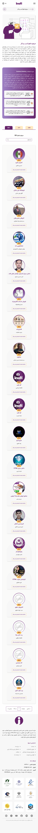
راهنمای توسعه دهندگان (28, 752)
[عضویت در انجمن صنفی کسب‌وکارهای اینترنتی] (19, 783)
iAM (29, 128)
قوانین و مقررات (30, 755)
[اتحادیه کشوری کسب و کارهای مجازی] (31, 807)
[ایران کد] (19, 807)
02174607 (26, 764)
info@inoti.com (28, 767)
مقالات (17, 752)
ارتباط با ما (16, 755)
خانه (30, 9)
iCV (19, 128)
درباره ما (17, 746)
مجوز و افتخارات (30, 749)
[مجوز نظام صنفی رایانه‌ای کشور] (7, 783)
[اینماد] (31, 783)
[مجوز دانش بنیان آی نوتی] (19, 795)
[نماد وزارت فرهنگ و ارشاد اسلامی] (31, 795)
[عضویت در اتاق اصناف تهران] (7, 795)
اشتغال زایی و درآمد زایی (13, 749)
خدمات (32, 746)
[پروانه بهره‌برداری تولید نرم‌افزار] (7, 807)
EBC (8, 128)
